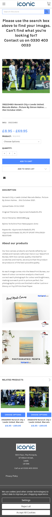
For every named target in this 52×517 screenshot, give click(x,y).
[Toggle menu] (4, 4)
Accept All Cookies (26, 512)
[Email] (4, 178)
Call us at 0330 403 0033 (26, 468)
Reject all (26, 506)
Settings (26, 500)
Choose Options (13, 415)
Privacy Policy (12, 476)
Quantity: (7, 148)
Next (49, 380)
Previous (43, 380)
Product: (11, 136)
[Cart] (48, 4)
